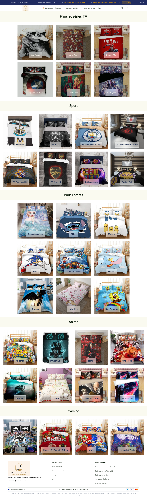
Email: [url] (10, 481)
